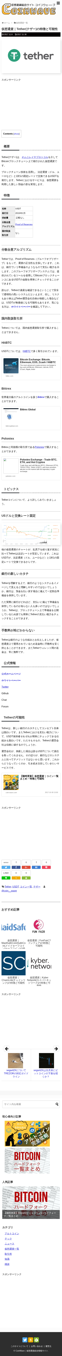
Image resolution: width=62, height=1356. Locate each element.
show (16, 134)
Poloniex (39, 447)
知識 (7, 1259)
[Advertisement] (27, 103)
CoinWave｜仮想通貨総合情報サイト (32, 1351)
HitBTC (27, 351)
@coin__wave (9, 890)
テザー (36, 886)
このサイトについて (19, 1346)
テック (8, 1238)
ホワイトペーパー (20, 306)
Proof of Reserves (24, 224)
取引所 (8, 1254)
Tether (8, 886)
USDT (15, 886)
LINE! (6, 873)
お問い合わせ (37, 1346)
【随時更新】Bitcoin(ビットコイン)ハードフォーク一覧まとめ (30, 1214)
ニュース (9, 1243)
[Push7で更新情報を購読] (30, 1339)
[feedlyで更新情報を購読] (36, 1339)
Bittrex (41, 397)
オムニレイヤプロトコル (35, 157)
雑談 (7, 1264)
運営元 (48, 1346)
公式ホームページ (11, 674)
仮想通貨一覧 (12, 1249)
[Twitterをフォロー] (24, 1339)
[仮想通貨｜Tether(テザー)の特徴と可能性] (36, 867)
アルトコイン (12, 1233)
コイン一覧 (26, 886)
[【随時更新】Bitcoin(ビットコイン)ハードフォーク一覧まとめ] (31, 1202)
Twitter (5, 687)
